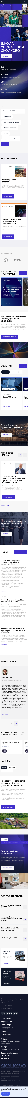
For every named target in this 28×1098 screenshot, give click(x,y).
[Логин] (26, 1)
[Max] (2, 1013)
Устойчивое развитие (5, 1043)
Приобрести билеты (9, 336)
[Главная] (7, 5)
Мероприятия (6, 1021)
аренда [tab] (4, 767)
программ (14, 84)
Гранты (22, 111)
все (4, 144)
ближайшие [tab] (5, 372)
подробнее (5, 714)
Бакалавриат (7, 116)
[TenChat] (16, 1013)
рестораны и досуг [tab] (6, 770)
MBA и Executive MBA (9, 111)
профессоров (4, 69)
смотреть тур (7, 867)
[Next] (25, 455)
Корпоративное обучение (11, 139)
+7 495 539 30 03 (7, 1008)
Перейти (5, 434)
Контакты (5, 1059)
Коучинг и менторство (10, 127)
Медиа (3, 1031)
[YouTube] (9, 1013)
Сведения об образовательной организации (10, 1041)
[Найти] (22, 2)
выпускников (4, 77)
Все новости (4, 505)
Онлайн (6, 133)
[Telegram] (4, 1013)
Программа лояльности (10, 1050)
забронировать (7, 807)
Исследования (7, 1028)
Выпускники (6, 1034)
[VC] (14, 1013)
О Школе (5, 56)
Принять (6, 1094)
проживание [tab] (12, 767)
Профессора (6, 1025)
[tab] (10, 826)
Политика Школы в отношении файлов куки (13, 1071)
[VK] (7, 1013)
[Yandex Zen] (11, 1013)
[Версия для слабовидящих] (24, 2)
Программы (6, 1018)
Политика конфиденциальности (10, 1076)
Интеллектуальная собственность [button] (10, 1073)
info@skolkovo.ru (7, 1005)
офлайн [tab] (19, 372)
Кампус (4, 1047)
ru (1, 1)
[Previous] (20, 455)
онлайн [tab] (13, 372)
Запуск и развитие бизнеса (11, 122)
